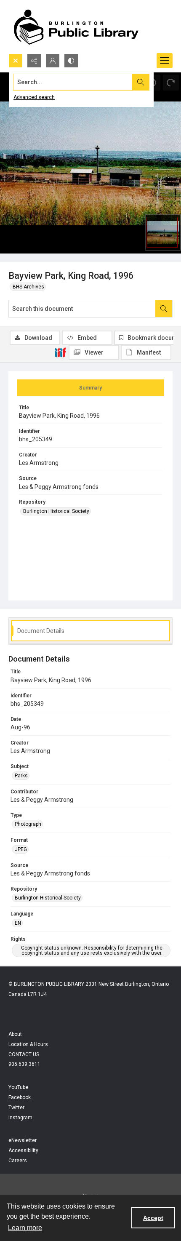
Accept (153, 1217)
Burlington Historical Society (56, 511)
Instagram (20, 1118)
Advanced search (34, 97)
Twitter (16, 1107)
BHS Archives (28, 287)
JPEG (21, 849)
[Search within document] (163, 308)
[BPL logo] (75, 26)
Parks (21, 776)
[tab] (90, 388)
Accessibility (23, 1150)
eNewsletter (22, 1140)
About (15, 1034)
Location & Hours (28, 1044)
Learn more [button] (25, 1227)
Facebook (19, 1097)
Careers (17, 1161)
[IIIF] (60, 352)
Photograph (28, 824)
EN (18, 923)
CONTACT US (23, 1054)
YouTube (18, 1087)
